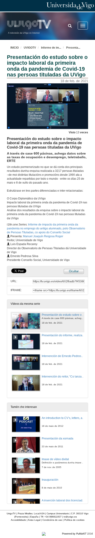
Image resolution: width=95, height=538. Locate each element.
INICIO (14, 47)
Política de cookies (74, 520)
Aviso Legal (34, 520)
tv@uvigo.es (70, 516)
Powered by (77, 533)
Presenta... (73, 47)
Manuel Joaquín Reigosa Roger (43, 236)
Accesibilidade (18, 520)
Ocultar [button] (74, 271)
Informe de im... (51, 47)
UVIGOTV (30, 47)
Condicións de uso (52, 520)
